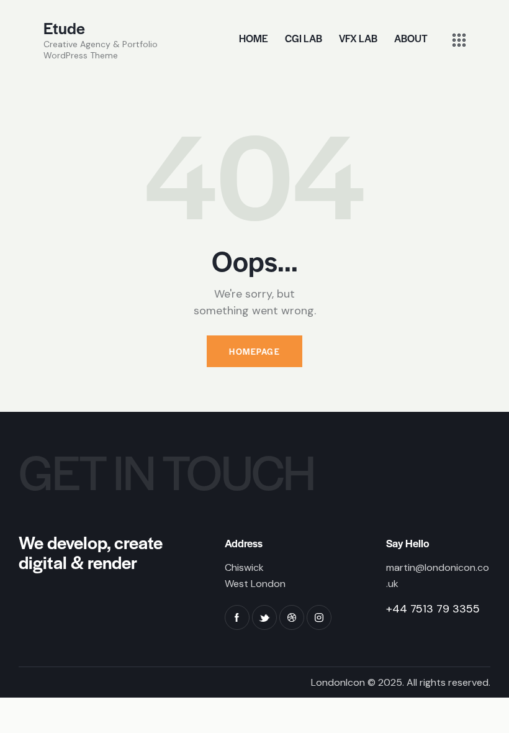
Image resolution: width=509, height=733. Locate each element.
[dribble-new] (291, 617)
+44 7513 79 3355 (433, 608)
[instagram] (319, 617)
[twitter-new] (264, 617)
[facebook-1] (237, 617)
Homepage (254, 351)
